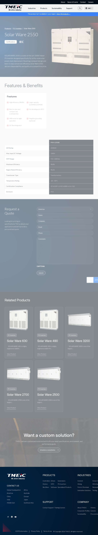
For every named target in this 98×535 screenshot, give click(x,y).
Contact (83, 2)
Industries (32, 8)
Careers (90, 2)
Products (43, 8)
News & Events (72, 2)
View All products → (63, 14)
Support (69, 8)
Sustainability (57, 8)
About (63, 2)
